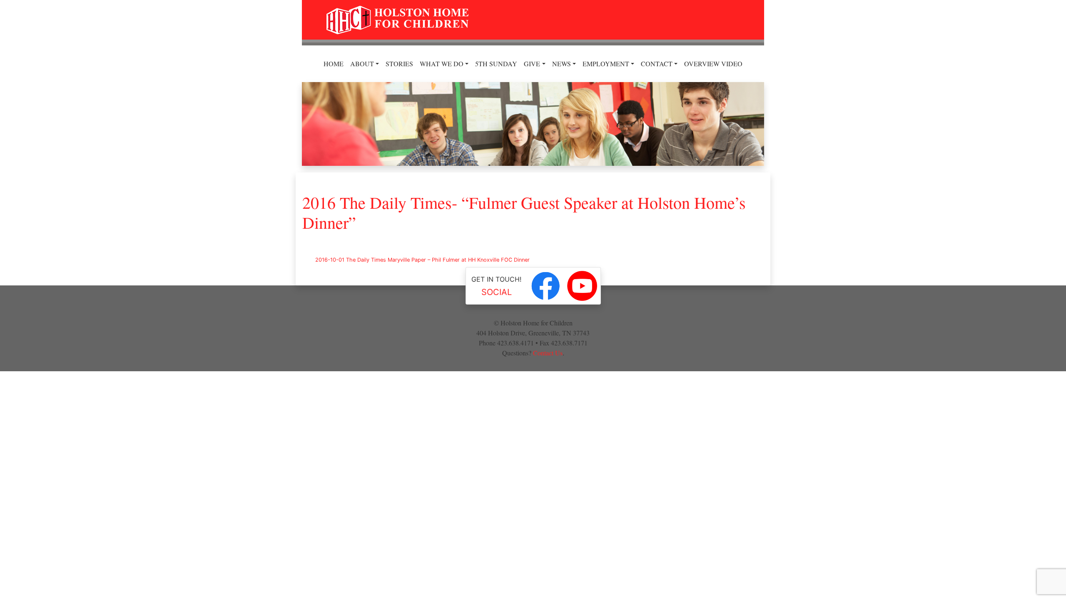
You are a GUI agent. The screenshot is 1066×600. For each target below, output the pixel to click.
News (561, 63)
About (362, 63)
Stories (399, 63)
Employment (606, 63)
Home (334, 63)
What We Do (441, 63)
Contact (656, 63)
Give (532, 63)
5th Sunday (496, 63)
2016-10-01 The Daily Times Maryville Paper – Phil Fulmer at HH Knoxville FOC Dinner (422, 260)
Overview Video (713, 63)
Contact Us (548, 352)
